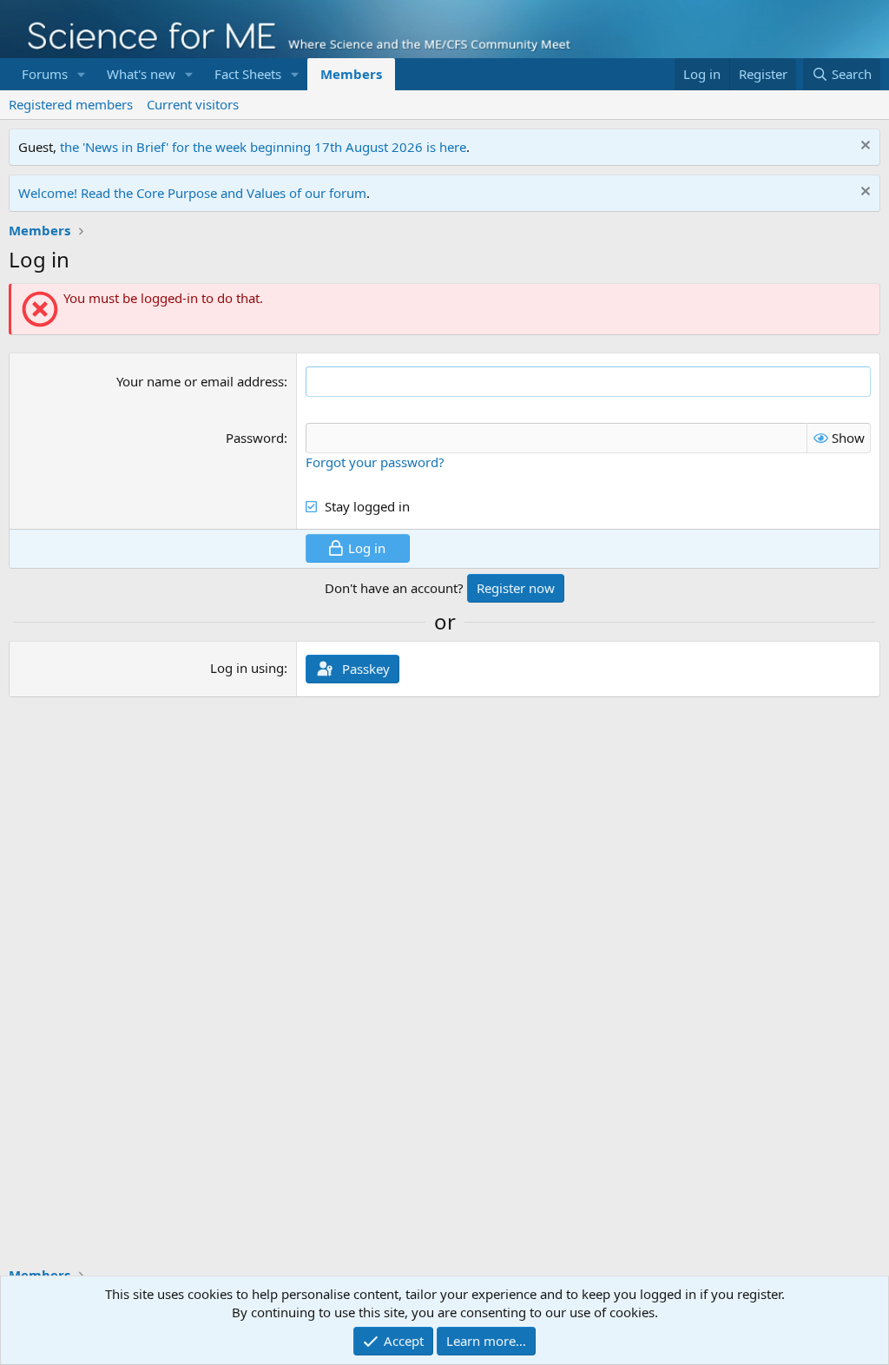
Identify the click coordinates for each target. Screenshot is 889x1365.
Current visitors (193, 104)
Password (255, 437)
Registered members (71, 104)
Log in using (247, 667)
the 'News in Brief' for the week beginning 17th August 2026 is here (263, 146)
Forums (45, 73)
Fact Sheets (247, 73)
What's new (141, 73)
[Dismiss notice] (863, 147)
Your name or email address (200, 381)
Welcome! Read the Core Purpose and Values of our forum (192, 192)
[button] (81, 74)
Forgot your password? (375, 462)
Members (351, 73)
